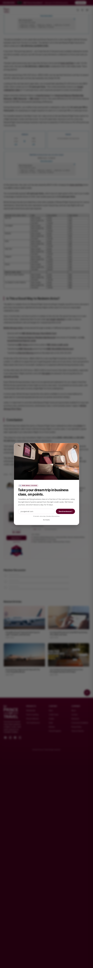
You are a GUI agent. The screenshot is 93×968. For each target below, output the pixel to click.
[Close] (75, 447)
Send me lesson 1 (65, 511)
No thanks (46, 520)
